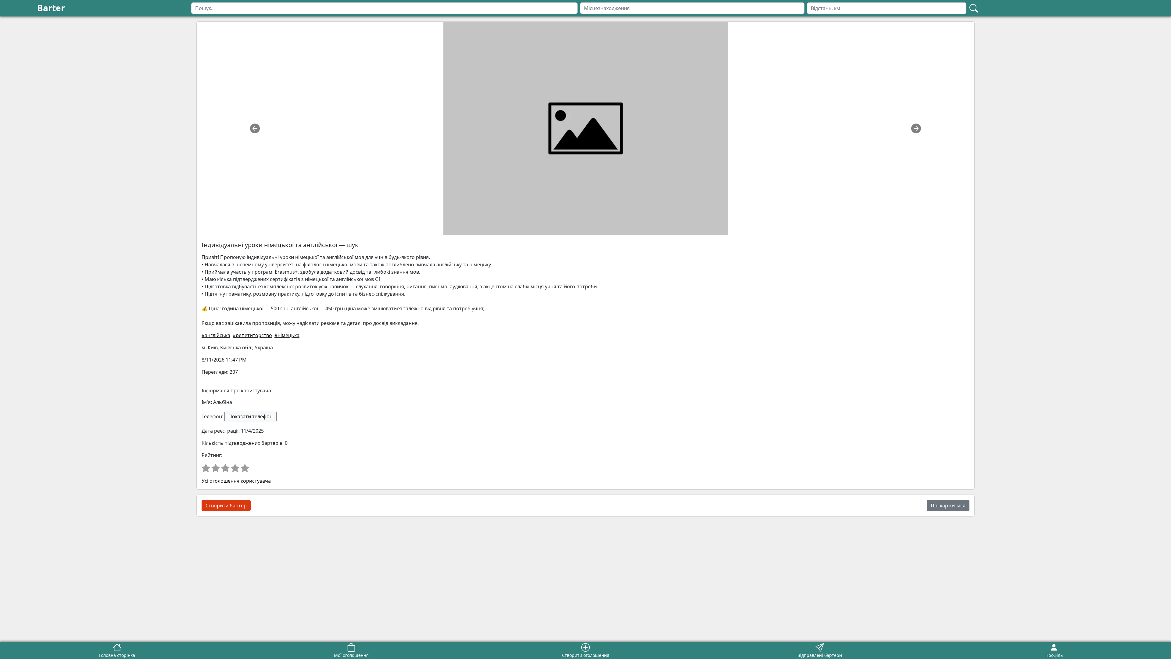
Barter (51, 8)
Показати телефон (250, 416)
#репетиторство (252, 335)
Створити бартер (226, 505)
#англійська (216, 335)
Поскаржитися (948, 505)
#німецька (286, 335)
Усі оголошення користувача (236, 480)
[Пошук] (974, 8)
